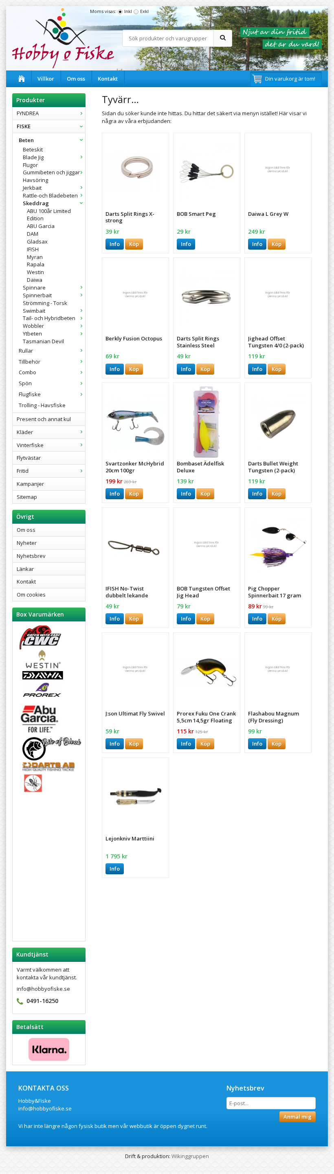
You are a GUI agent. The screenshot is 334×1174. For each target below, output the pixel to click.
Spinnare (34, 287)
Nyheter (27, 542)
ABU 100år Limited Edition (49, 214)
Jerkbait (32, 187)
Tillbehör (29, 361)
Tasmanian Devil (43, 341)
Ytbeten (32, 333)
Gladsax (37, 241)
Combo (27, 372)
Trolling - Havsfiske (42, 405)
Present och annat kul (44, 419)
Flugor (30, 165)
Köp (134, 244)
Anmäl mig (297, 1116)
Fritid (23, 470)
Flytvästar (29, 457)
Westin (35, 272)
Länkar (25, 569)
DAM (32, 233)
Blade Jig (33, 157)
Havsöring (35, 180)
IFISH (33, 249)
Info (115, 244)
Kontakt (108, 78)
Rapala (35, 264)
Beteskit (33, 149)
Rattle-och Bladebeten (50, 195)
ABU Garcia (41, 226)
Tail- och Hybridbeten (49, 318)
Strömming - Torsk (45, 303)
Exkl (144, 11)
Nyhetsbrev (31, 556)
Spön (25, 383)
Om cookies (31, 594)
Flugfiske (30, 394)
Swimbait (34, 310)
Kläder (25, 432)
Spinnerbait (37, 295)
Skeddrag (36, 203)
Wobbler (33, 325)
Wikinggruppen (190, 1156)
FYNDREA (28, 113)
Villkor (45, 78)
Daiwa (34, 279)
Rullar (26, 350)
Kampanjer (30, 483)
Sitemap (27, 496)
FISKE (24, 126)
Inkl (128, 11)
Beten (26, 140)
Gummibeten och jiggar (51, 172)
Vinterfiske (30, 445)
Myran (35, 257)
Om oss (76, 78)
